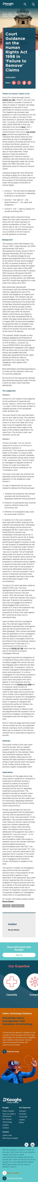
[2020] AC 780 (8, 100)
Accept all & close (14, 1178)
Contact (5, 1128)
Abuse (7, 906)
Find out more (13, 1051)
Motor (21, 1122)
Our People (7, 1119)
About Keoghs (8, 1111)
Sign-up (19, 955)
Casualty (22, 1111)
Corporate (23, 1117)
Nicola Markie (8, 901)
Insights (5, 1125)
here (23, 127)
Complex (22, 1114)
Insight (10, 13)
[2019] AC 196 (17, 648)
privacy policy (9, 1167)
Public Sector (18, 906)
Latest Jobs (7, 1135)
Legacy (22, 1120)
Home (4, 13)
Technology (7, 1122)
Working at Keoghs (10, 1138)
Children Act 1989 (24, 684)
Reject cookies (13, 1173)
